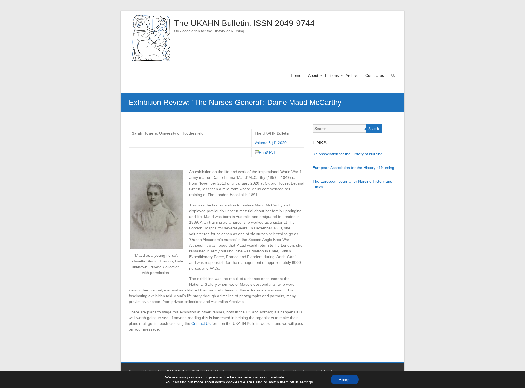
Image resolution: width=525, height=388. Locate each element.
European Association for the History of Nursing (353, 167)
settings (306, 382)
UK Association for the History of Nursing (348, 154)
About (313, 75)
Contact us (374, 75)
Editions (332, 75)
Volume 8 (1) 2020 (271, 143)
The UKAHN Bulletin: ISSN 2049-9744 (244, 23)
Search (373, 129)
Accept (345, 379)
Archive (352, 75)
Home (296, 75)
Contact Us (201, 323)
